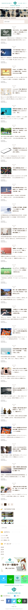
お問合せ (17, 595)
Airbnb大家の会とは (6, 595)
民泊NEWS (7, 7)
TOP (1, 18)
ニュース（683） (4, 535)
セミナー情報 (25, 7)
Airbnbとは (2, 7)
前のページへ (2, 504)
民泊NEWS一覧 (6, 18)
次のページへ (12, 504)
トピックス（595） (5, 537)
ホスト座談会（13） (5, 540)
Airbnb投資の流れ (12, 7)
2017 (2, 552)
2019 (2, 547)
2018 (2, 549)
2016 (2, 554)
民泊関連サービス (19, 7)
